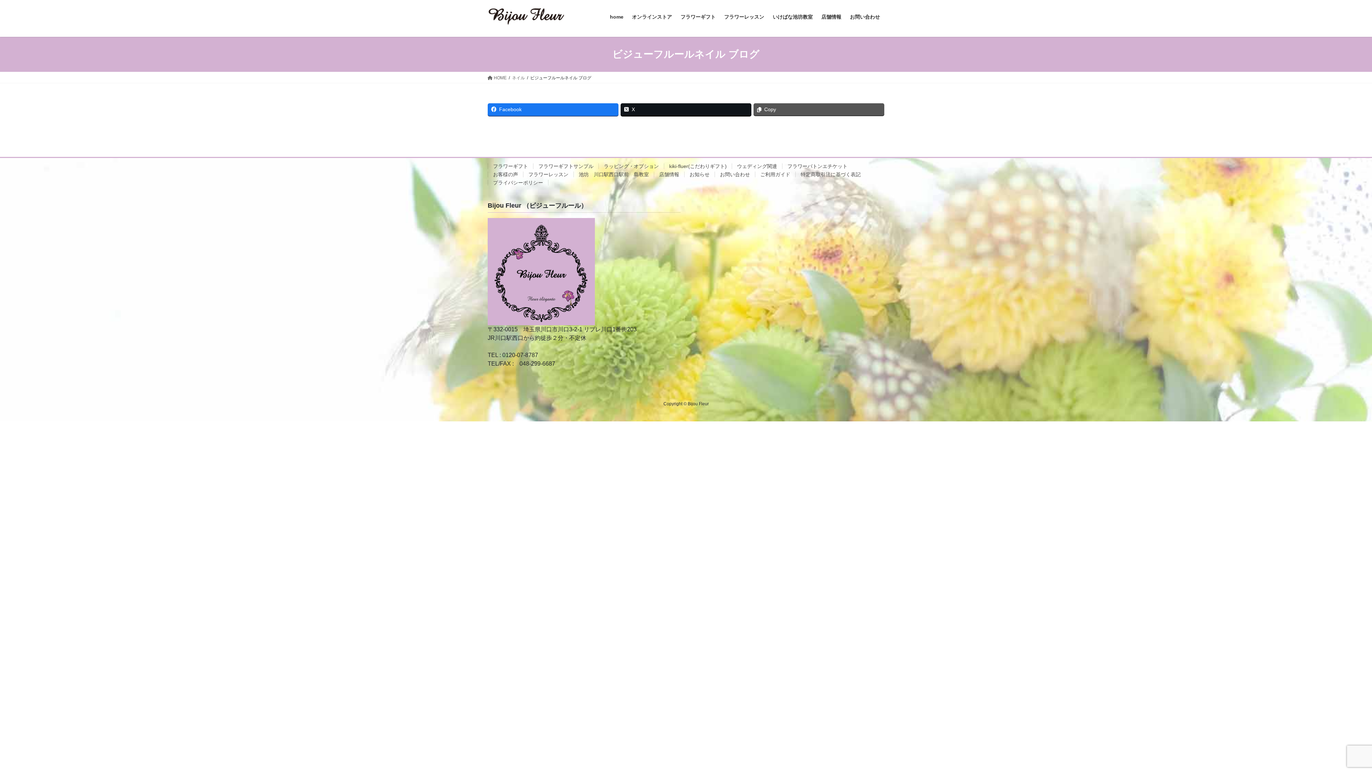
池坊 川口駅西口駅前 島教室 (614, 174)
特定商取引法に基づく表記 (831, 174)
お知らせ (700, 174)
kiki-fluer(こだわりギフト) (698, 166)
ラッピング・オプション (631, 166)
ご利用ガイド (775, 174)
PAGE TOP (1336, 742)
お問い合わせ (735, 174)
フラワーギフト (510, 166)
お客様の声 (505, 174)
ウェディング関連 (757, 166)
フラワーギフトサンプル (565, 166)
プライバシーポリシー (518, 182)
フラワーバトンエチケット (817, 166)
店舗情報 (669, 174)
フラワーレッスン (548, 174)
